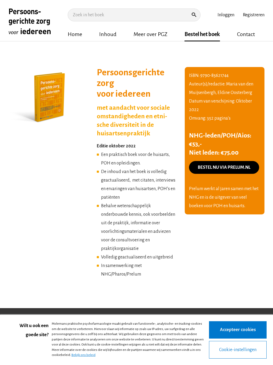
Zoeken (194, 15)
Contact (246, 34)
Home (75, 34)
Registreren (253, 15)
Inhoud (108, 34)
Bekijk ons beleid (83, 355)
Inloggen (226, 15)
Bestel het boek (202, 34)
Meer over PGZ (150, 34)
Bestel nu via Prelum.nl (224, 167)
